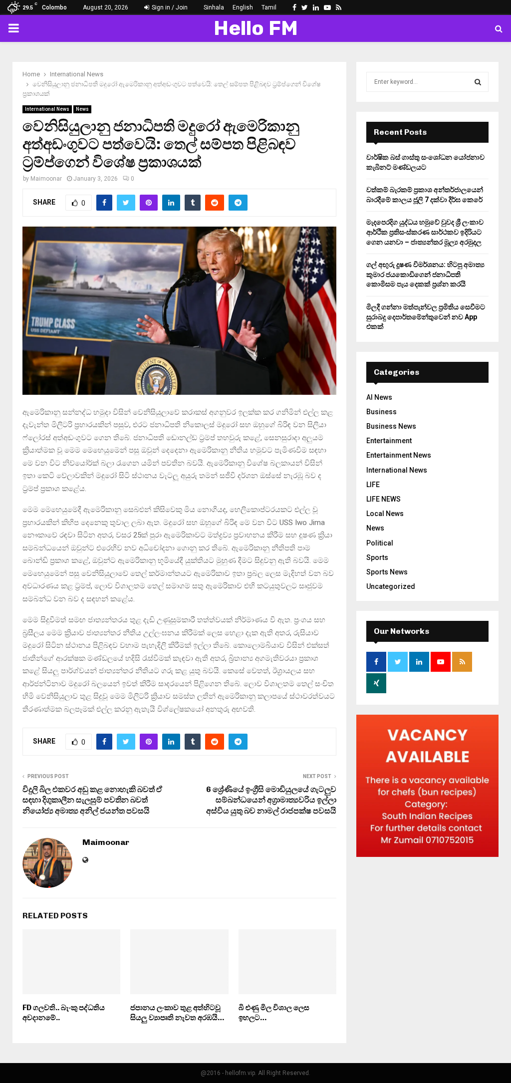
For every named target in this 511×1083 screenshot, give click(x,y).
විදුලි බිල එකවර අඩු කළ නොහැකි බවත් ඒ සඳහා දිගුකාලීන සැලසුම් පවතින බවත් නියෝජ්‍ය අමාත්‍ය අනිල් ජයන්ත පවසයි (92, 800)
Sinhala (214, 7)
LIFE (373, 485)
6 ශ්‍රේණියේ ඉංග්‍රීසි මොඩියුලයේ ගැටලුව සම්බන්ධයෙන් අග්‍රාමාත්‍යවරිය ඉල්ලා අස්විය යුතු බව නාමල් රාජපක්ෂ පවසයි (271, 800)
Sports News (387, 572)
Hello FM (256, 28)
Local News (385, 514)
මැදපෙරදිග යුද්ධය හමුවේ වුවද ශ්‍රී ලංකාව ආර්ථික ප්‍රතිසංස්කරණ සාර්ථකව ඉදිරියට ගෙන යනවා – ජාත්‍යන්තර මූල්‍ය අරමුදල (425, 232)
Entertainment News (398, 455)
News (82, 109)
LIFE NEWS (383, 499)
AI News (379, 397)
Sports (377, 557)
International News (47, 109)
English (243, 7)
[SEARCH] (478, 82)
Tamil (268, 7)
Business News (391, 426)
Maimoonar (46, 178)
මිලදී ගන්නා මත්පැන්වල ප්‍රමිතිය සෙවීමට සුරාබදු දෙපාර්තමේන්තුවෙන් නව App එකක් (425, 316)
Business (381, 412)
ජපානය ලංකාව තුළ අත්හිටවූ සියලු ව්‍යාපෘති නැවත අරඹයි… (177, 1012)
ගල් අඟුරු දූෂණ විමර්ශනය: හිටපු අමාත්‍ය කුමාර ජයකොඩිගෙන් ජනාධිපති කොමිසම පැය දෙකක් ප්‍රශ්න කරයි (425, 274)
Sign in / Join (169, 7)
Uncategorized (390, 586)
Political (379, 543)
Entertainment (389, 441)
